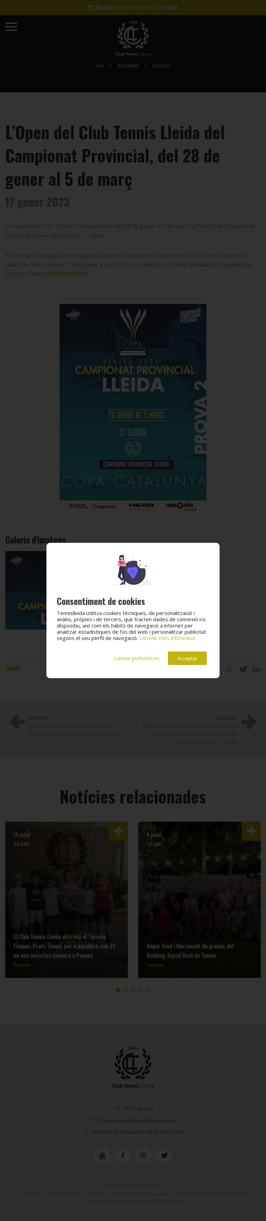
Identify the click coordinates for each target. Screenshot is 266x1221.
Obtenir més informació (167, 637)
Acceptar (187, 658)
